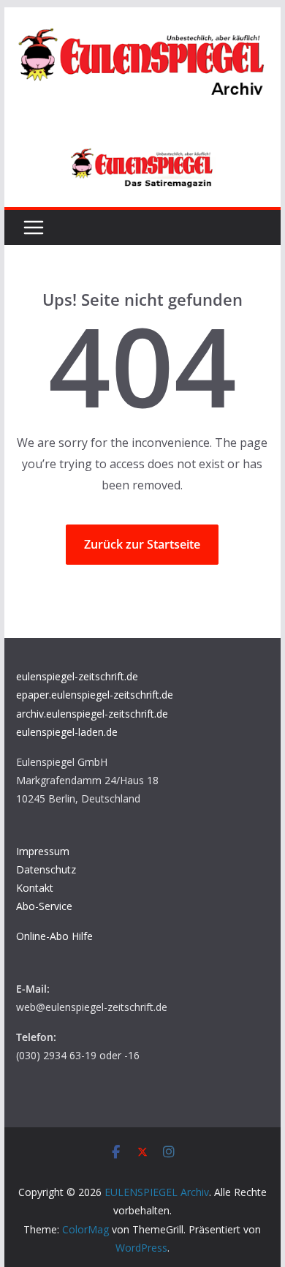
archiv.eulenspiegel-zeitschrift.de (92, 714)
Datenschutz (46, 869)
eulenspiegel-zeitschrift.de (77, 676)
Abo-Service (44, 906)
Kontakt (34, 888)
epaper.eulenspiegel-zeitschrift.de (94, 695)
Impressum (42, 851)
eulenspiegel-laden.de (67, 732)
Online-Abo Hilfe (54, 936)
